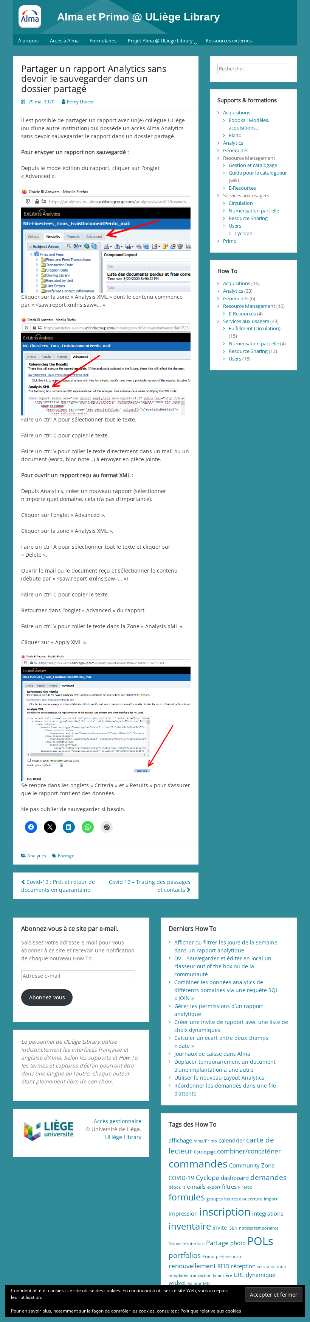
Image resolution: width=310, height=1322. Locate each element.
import (270, 1199)
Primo (230, 240)
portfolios (185, 1255)
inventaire (190, 1226)
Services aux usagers (246, 321)
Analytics (36, 855)
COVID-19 (181, 1178)
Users (235, 225)
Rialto (235, 135)
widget (177, 1282)
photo (238, 1243)
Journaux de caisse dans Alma (212, 1053)
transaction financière (210, 1275)
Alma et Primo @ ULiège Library (138, 17)
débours (177, 1187)
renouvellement (192, 1265)
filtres (229, 1186)
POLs (260, 1241)
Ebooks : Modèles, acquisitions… (249, 124)
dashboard (235, 1178)
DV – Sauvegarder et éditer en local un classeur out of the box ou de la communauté (222, 966)
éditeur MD (199, 1283)
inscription (225, 1211)
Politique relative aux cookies (210, 1311)
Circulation (241, 203)
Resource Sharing (248, 218)
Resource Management (249, 306)
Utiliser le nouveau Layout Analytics (219, 1077)
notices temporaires (258, 1228)
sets (261, 1266)
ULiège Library (123, 1137)
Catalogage (204, 1152)
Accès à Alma (64, 40)
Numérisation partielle (254, 210)
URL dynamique (254, 1274)
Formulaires (103, 40)
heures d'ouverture (243, 1199)
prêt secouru (228, 1256)
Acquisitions (236, 112)
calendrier (232, 1140)
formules (187, 1197)
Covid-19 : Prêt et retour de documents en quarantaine (58, 885)
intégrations (267, 1213)
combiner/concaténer (249, 1151)
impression (183, 1213)
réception (243, 1266)
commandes (198, 1164)
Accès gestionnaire (117, 1121)
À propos (28, 40)
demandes (268, 1177)
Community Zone (251, 1165)
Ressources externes (229, 40)
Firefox (245, 1187)
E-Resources (242, 187)
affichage (180, 1140)
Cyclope (243, 233)
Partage (66, 855)
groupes (214, 1199)
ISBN (232, 1228)
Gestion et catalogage (253, 165)
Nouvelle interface (187, 1243)
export (213, 1187)
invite (219, 1227)
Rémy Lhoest (80, 101)
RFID (223, 1266)
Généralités (235, 150)
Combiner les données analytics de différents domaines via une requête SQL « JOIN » (226, 990)
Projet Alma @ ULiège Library (160, 40)
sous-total (276, 1266)
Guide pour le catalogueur (258, 172)
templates (178, 1275)
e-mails (196, 1186)
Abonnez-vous (47, 997)
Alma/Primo (205, 1141)
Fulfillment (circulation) (255, 328)
